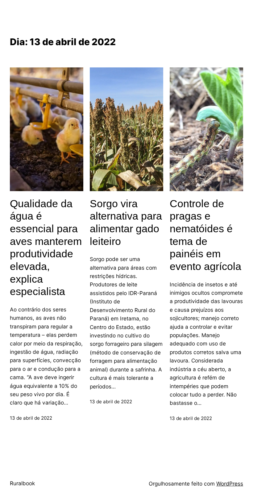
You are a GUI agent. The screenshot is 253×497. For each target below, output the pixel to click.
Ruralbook (22, 483)
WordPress (229, 483)
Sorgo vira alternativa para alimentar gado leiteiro (126, 222)
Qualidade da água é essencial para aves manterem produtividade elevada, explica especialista (46, 248)
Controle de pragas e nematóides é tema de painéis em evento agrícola (205, 235)
